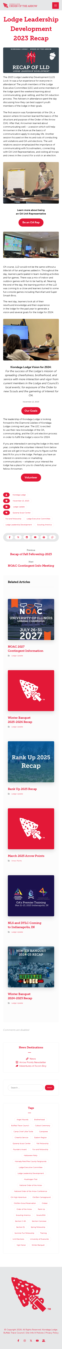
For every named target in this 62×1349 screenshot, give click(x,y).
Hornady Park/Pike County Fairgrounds (30, 1161)
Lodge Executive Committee (38, 519)
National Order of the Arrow (30, 1185)
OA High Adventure (18, 1197)
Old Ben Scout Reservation (25, 1203)
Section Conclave (39, 1221)
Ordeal (44, 1203)
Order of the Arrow (24, 1209)
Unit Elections (18, 1239)
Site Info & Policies (35, 1333)
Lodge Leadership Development (19, 525)
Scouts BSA (40, 1215)
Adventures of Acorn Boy (32, 1065)
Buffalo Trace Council (20, 1126)
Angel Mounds (22, 1120)
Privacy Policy (52, 1333)
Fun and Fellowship (13, 519)
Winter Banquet (38, 1245)
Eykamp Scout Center (22, 513)
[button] (55, 5)
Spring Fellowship (38, 1227)
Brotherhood (39, 1120)
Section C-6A (20, 1221)
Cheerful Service (21, 1137)
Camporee (43, 1131)
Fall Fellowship (42, 1143)
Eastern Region (40, 1137)
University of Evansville (39, 1239)
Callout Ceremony (42, 1126)
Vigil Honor (21, 1245)
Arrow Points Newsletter (32, 1062)
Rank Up (41, 1209)
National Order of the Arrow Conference (30, 1191)
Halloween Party (30, 1155)
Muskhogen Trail (30, 1179)
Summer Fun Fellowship (24, 1233)
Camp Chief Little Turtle (23, 1131)
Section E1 (20, 1227)
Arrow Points (16, 861)
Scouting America (44, 525)
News (33, 1058)
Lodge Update (19, 507)
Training (43, 1233)
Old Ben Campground (42, 1197)
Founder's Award (19, 1149)
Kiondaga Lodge (19, 495)
